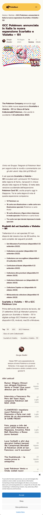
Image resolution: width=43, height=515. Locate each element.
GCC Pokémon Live (24, 317)
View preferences (21, 507)
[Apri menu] (36, 7)
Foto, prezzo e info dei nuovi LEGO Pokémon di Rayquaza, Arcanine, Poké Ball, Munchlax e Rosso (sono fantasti (17, 429)
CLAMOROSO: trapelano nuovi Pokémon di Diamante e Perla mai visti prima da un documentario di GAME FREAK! (17, 414)
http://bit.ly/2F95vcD (27, 171)
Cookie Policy (20, 512)
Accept (21, 495)
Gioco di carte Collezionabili (13, 334)
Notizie (11, 15)
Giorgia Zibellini (21, 355)
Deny (21, 501)
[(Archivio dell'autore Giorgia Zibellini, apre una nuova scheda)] (21, 351)
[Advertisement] (21, 84)
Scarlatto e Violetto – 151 (29, 338)
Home (4, 15)
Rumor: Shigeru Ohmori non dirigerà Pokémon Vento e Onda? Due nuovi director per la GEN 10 (17, 386)
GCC (13, 329)
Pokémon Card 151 (10, 190)
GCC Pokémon (24, 329)
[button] (40, 475)
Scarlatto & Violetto (10, 338)
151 (8, 329)
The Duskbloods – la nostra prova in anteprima (14, 459)
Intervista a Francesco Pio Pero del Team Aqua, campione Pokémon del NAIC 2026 (17, 399)
